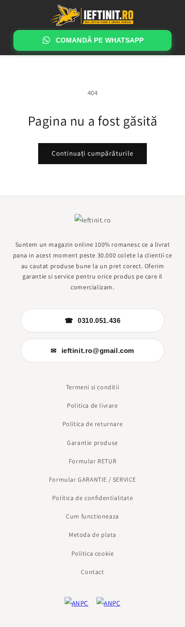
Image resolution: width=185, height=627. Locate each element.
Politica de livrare (92, 405)
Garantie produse (92, 443)
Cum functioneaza (92, 516)
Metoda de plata (92, 535)
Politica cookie (92, 553)
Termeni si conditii (92, 387)
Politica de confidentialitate (92, 498)
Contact (92, 572)
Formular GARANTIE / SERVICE (92, 479)
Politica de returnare (92, 424)
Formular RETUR (92, 461)
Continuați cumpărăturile (92, 153)
